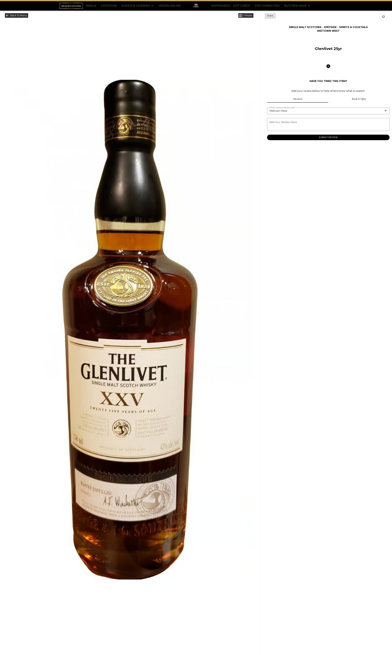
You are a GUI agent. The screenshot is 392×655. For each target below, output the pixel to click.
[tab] (297, 99)
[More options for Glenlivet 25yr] (383, 17)
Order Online (169, 5)
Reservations (71, 6)
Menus (91, 5)
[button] (137, 6)
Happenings (220, 5)
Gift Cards (241, 5)
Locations (109, 5)
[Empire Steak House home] (196, 6)
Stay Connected (267, 5)
